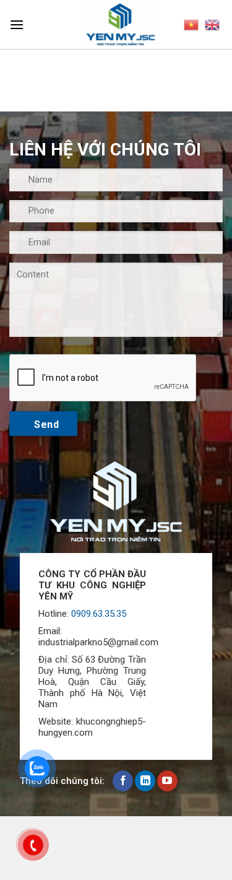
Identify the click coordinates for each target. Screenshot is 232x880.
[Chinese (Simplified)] (191, 24)
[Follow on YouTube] (167, 780)
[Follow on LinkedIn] (145, 780)
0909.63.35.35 (98, 613)
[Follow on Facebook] (123, 780)
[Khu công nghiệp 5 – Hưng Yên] (121, 25)
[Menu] (16, 24)
